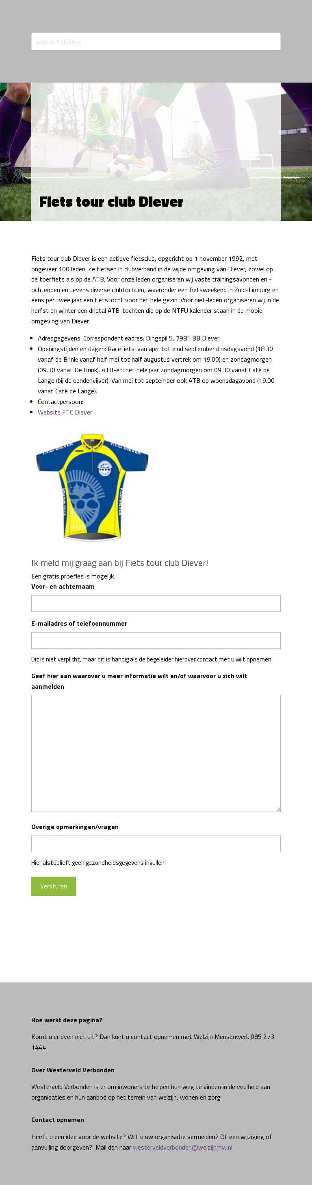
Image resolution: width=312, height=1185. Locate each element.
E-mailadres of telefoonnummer (79, 623)
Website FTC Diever (65, 412)
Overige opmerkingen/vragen (75, 826)
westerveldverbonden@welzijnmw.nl (182, 1147)
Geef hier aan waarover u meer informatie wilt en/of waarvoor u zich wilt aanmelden (139, 681)
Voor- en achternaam (63, 586)
